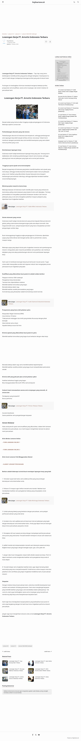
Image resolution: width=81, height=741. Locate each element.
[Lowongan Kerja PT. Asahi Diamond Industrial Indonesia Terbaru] (4, 305)
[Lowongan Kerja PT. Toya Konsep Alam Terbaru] (5, 665)
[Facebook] (33, 735)
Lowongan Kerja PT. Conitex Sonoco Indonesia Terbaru (16, 677)
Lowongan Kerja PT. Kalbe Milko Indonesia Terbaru (31, 206)
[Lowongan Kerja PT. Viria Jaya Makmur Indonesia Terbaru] (5, 673)
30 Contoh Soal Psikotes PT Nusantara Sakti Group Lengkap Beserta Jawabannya (68, 109)
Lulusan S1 (13, 646)
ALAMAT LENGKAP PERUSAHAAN (13, 464)
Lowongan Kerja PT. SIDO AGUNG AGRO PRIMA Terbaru (42, 669)
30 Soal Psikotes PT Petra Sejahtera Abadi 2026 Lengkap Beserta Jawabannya (67, 136)
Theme (69, 738)
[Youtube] (39, 735)
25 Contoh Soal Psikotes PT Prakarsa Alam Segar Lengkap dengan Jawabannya (68, 123)
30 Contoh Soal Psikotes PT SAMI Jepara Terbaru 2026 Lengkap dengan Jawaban (67, 91)
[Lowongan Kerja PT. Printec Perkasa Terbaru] (4, 408)
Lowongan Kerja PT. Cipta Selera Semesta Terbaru (43, 661)
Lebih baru (47, 651)
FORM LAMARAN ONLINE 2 (11, 449)
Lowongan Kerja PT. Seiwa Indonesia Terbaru (42, 677)
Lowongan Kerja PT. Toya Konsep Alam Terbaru (15, 661)
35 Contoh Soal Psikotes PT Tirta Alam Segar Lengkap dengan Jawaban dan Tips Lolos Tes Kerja (68, 129)
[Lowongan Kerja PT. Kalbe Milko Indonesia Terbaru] (4, 209)
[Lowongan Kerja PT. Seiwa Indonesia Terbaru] (31, 681)
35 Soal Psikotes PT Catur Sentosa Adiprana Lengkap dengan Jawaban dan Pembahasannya (68, 147)
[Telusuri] (78, 2)
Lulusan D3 (5, 646)
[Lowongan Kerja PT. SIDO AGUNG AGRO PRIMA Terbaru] (31, 673)
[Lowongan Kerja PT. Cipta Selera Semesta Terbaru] (31, 665)
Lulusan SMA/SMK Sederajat (25, 646)
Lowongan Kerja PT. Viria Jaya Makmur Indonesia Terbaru (16, 669)
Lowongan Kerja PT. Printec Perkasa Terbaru (29, 406)
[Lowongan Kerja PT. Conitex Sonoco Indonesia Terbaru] (5, 681)
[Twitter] (36, 735)
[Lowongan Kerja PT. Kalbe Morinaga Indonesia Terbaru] (4, 503)
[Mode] (74, 2)
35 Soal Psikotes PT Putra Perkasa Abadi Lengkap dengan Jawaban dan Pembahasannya (67, 116)
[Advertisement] (40, 19)
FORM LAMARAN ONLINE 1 (11, 442)
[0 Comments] (46, 41)
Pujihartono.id (38, 2)
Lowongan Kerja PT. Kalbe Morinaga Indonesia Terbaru (32, 500)
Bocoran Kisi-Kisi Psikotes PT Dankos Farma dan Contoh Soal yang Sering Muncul (68, 98)
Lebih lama (7, 651)
